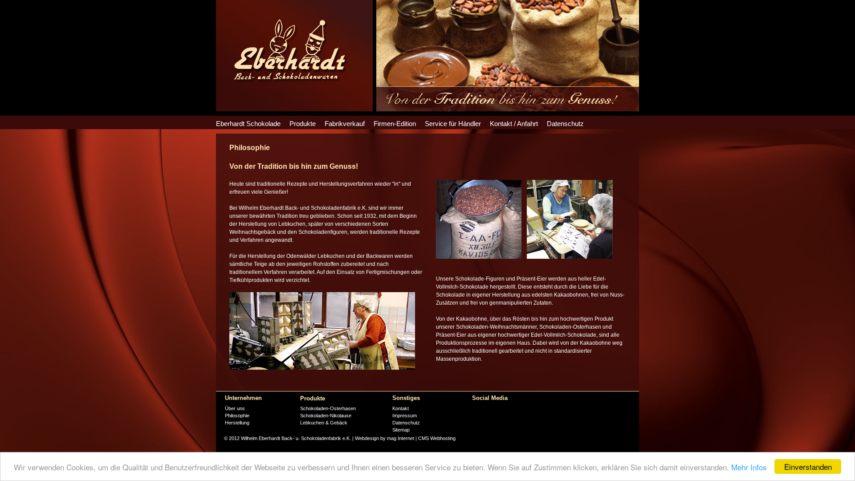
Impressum (405, 415)
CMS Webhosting (437, 438)
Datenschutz (406, 422)
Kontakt (400, 408)
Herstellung (237, 422)
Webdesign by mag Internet (384, 438)
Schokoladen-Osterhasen (328, 408)
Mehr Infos (749, 467)
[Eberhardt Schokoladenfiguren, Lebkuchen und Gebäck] (289, 83)
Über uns (235, 408)
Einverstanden (808, 466)
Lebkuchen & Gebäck (323, 422)
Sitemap (401, 429)
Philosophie (237, 415)
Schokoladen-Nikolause (325, 415)
